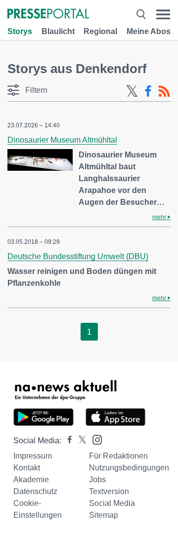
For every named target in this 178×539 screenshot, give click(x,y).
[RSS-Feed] (164, 91)
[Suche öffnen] (141, 14)
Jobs (97, 479)
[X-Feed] (132, 91)
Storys (19, 31)
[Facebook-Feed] (148, 91)
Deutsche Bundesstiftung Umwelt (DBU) (77, 256)
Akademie (31, 479)
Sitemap (103, 515)
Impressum (32, 456)
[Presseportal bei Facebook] (66, 440)
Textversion (109, 491)
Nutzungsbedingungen (129, 467)
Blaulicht (58, 31)
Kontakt (26, 467)
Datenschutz (35, 491)
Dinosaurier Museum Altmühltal (62, 140)
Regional (100, 31)
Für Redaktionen (118, 456)
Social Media (112, 503)
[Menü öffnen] (163, 14)
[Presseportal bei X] (79, 440)
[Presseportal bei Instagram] (94, 439)
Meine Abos (149, 31)
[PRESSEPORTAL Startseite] (48, 14)
